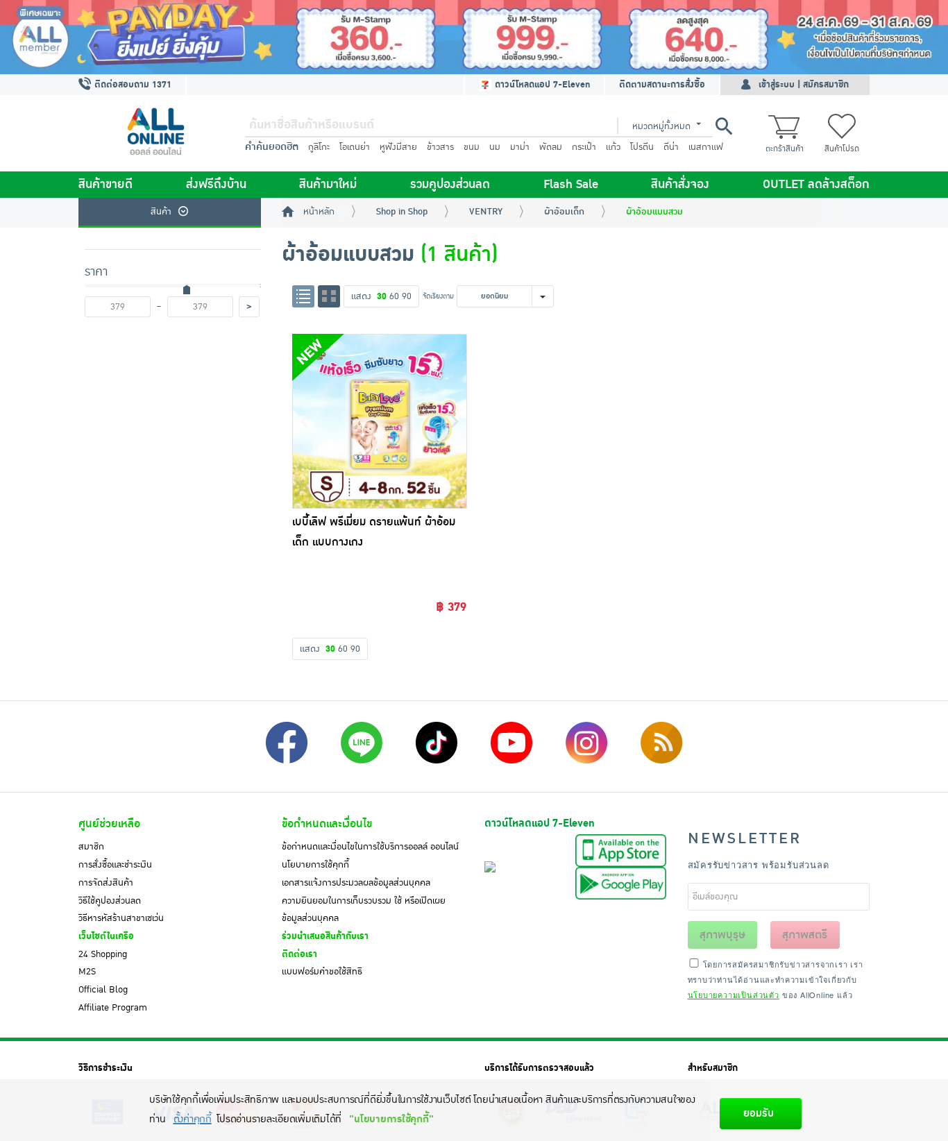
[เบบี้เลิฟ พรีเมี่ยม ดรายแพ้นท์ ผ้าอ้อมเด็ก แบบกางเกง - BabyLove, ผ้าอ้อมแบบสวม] (379, 421)
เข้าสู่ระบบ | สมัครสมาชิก (804, 85)
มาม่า (520, 147)
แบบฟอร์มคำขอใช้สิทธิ (322, 972)
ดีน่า (671, 147)
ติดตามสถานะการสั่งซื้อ (662, 85)
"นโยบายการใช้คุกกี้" (391, 1119)
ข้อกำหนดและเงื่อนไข (327, 823)
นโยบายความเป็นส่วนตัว (733, 994)
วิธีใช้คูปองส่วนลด (109, 901)
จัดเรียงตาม (438, 296)
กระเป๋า (584, 147)
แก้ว (613, 147)
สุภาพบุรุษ (722, 935)
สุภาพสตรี (804, 935)
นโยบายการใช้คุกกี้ (315, 865)
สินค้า (161, 212)
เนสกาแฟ (705, 147)
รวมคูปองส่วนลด (450, 185)
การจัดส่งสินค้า (105, 883)
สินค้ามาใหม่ (328, 185)
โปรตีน (642, 147)
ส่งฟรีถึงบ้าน (216, 185)
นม (494, 147)
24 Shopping (102, 954)
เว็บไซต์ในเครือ (106, 936)
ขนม (472, 147)
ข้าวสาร (440, 147)
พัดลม (550, 147)
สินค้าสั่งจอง (680, 185)
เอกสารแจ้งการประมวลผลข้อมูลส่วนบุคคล (356, 883)
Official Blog (103, 990)
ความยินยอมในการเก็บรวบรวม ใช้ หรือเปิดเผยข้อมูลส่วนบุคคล (364, 910)
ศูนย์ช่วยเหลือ (109, 823)
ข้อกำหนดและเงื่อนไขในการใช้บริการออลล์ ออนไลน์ (370, 847)
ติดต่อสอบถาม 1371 (131, 85)
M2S (87, 972)
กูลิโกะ (319, 147)
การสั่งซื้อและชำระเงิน (115, 865)
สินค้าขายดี (105, 185)
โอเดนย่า (354, 147)
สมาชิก (91, 847)
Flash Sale (570, 185)
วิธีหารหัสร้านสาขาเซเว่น (121, 918)
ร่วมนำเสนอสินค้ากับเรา (325, 936)
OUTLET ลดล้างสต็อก (816, 185)
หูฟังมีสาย (398, 147)
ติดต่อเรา (299, 954)
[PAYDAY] (474, 37)
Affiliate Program (112, 1008)
